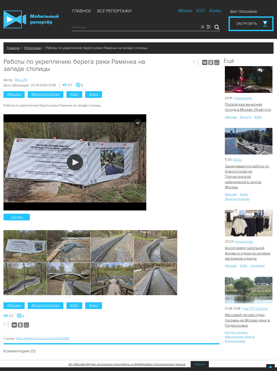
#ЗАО (74, 94)
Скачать (17, 217)
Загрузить (246, 23)
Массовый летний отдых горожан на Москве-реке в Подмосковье (247, 320)
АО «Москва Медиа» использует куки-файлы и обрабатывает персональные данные (126, 364)
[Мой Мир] (216, 62)
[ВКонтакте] (204, 62)
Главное (81, 11)
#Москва (185, 10)
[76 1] (248, 290)
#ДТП (200, 10)
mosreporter (244, 98)
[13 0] (248, 79)
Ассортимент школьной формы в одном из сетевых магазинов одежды (247, 253)
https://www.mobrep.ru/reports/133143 (42, 338)
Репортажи (32, 48)
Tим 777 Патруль (255, 308)
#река (93, 94)
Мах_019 (21, 80)
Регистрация (248, 11)
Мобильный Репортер (31, 19)
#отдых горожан (236, 332)
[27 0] (248, 141)
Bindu (238, 160)
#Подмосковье (235, 341)
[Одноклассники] (210, 62)
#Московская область (240, 337)
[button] (75, 162)
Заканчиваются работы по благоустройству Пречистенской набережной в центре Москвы (247, 176)
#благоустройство (45, 94)
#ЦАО (244, 194)
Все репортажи (114, 11)
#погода (245, 117)
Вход (233, 11)
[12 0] (248, 223)
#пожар (215, 10)
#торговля (257, 266)
